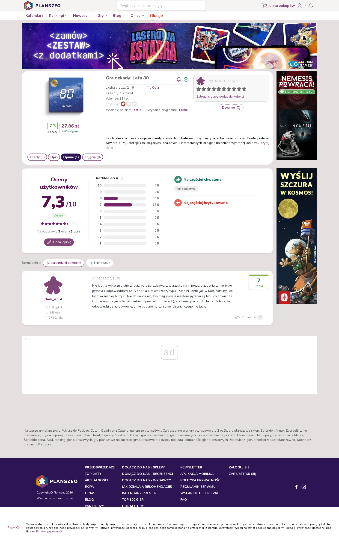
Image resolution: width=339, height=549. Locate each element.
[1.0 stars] (200, 90)
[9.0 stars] (240, 90)
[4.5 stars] (218, 90)
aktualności (96, 480)
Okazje (156, 15)
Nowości (80, 15)
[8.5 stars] (238, 90)
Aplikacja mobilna (197, 474)
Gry (101, 15)
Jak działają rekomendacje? (147, 487)
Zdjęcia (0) (92, 157)
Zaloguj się (239, 467)
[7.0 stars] (230, 90)
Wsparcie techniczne (199, 493)
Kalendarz (34, 15)
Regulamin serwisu (198, 487)
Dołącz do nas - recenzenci (147, 474)
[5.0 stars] (220, 90)
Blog (117, 15)
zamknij (15, 527)
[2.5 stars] (208, 90)
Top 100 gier (133, 499)
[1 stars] (197, 90)
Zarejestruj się (242, 474)
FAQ (183, 499)
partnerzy (94, 506)
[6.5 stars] (228, 90)
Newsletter (191, 467)
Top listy (93, 474)
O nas (136, 15)
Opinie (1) (71, 157)
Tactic (136, 110)
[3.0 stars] (210, 90)
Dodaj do (228, 107)
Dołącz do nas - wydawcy (146, 480)
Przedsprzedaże (100, 467)
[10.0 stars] (245, 90)
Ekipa (89, 487)
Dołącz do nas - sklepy (143, 467)
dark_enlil (53, 299)
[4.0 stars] (215, 90)
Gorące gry (133, 506)
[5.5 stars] (223, 90)
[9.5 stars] (243, 90)
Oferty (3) (37, 157)
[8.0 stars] (235, 90)
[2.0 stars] (205, 90)
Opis (54, 157)
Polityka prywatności (49, 531)
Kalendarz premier (139, 493)
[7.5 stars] (233, 90)
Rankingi (56, 15)
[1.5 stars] (203, 90)
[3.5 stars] (213, 90)
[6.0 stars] (225, 90)
